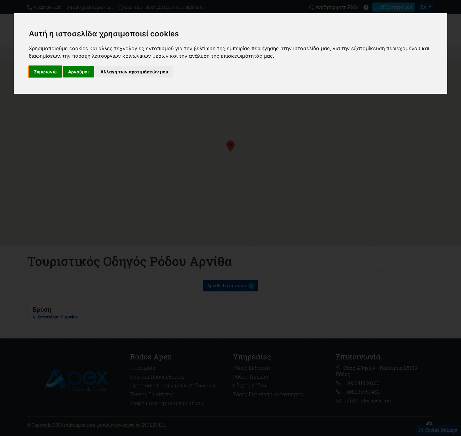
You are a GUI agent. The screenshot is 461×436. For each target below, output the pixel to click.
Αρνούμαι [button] (78, 71)
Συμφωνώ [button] (45, 71)
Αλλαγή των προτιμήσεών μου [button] (134, 71)
